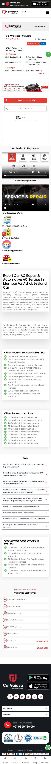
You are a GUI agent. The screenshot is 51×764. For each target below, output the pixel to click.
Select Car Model (26, 100)
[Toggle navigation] (47, 12)
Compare (42, 39)
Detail (43, 44)
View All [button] (41, 73)
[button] (25, 465)
